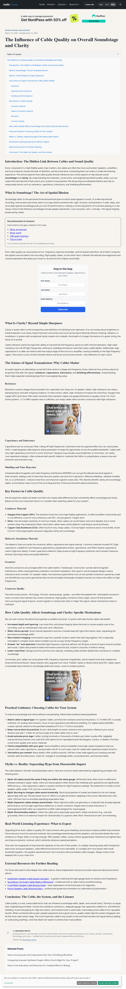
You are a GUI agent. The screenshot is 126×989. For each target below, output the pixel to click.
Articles (50, 4)
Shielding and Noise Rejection (22, 96)
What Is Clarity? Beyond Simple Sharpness (26, 75)
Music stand (15, 232)
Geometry (14, 116)
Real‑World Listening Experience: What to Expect (29, 142)
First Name (45, 281)
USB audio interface (19, 236)
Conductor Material (18, 106)
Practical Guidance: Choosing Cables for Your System (31, 131)
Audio (10, 4)
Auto (113, 4)
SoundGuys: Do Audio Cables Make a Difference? (30, 882)
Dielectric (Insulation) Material (22, 111)
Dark (107, 4)
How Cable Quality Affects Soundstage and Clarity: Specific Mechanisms (38, 126)
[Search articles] (120, 4)
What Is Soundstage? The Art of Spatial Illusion (28, 70)
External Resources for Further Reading (25, 147)
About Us (73, 4)
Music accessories (18, 229)
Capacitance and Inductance (21, 91)
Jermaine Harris (22, 930)
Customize (8, 983)
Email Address (47, 299)
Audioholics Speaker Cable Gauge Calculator (28, 878)
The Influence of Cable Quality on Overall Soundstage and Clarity (34, 60)
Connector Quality (17, 121)
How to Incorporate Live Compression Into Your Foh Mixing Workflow (40, 955)
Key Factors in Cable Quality (20, 101)
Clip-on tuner (16, 239)
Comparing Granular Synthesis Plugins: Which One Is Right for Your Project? (43, 960)
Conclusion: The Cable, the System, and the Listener (30, 152)
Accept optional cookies (108, 983)
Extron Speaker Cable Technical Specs (25, 888)
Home (42, 4)
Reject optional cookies (86, 983)
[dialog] (61, 981)
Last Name (45, 290)
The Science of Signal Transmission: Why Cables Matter (32, 81)
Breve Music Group (29, 940)
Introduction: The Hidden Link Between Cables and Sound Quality (36, 65)
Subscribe (89, 4)
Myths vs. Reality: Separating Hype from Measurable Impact (34, 136)
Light (101, 4)
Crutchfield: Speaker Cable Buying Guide (27, 885)
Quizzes (61, 4)
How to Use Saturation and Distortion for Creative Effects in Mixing (39, 965)
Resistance (15, 86)
